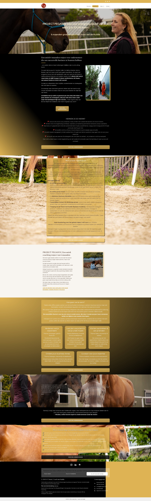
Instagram (44, 493)
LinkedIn (50, 493)
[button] (71, 465)
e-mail (71, 492)
